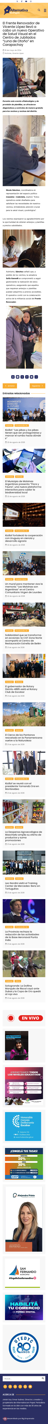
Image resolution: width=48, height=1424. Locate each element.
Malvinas (9, 477)
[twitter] (17, 1)
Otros (18, 981)
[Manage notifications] (5, 1419)
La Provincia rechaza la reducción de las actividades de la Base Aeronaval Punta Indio (22, 936)
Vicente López (18, 53)
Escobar (9, 682)
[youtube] (26, 1)
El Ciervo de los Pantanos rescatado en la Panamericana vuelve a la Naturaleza (23, 737)
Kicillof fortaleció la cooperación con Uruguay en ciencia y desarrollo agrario (24, 538)
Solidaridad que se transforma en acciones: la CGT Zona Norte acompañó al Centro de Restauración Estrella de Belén (23, 639)
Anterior (11, 386)
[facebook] (21, 1)
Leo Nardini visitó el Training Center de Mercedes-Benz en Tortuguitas (22, 886)
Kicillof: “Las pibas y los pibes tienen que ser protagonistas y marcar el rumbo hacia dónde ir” (23, 434)
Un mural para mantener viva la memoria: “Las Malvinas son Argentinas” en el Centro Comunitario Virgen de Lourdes (24, 588)
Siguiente (36, 386)
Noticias (8, 53)
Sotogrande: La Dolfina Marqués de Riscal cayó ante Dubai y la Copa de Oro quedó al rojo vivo (23, 990)
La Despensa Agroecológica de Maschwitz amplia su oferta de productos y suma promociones (23, 836)
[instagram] (31, 1)
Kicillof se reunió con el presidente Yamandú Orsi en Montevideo (22, 786)
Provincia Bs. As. (22, 425)
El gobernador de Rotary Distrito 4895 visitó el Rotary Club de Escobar (21, 689)
